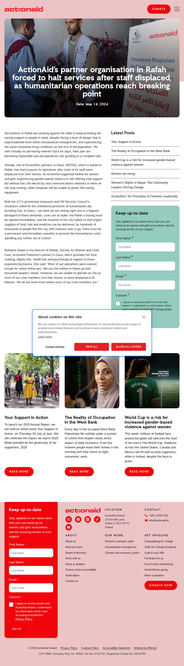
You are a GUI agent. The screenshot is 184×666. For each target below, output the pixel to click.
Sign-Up (16, 628)
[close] (144, 317)
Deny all (91, 346)
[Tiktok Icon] (97, 519)
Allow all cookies (128, 346)
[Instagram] (68, 519)
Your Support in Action (126, 142)
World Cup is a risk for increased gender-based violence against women (148, 422)
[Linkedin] (87, 519)
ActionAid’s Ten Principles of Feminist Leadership (144, 196)
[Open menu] (177, 9)
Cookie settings (55, 346)
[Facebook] (78, 519)
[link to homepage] (23, 9)
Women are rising (123, 173)
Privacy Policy (164, 309)
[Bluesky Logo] (68, 527)
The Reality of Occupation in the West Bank (140, 151)
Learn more (45, 336)
